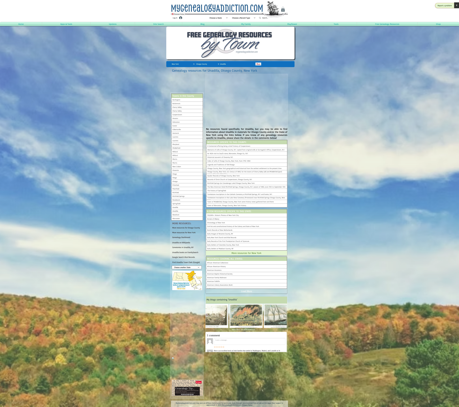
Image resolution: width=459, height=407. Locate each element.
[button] (444, 5)
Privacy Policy (247, 405)
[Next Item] (282, 316)
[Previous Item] (209, 316)
